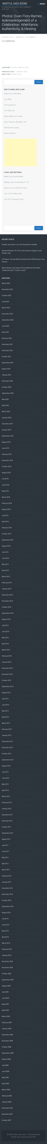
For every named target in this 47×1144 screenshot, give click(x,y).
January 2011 (6, 882)
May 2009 (5, 1004)
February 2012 (7, 802)
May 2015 (5, 564)
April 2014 (5, 644)
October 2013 (6, 680)
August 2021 (6, 369)
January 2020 (6, 418)
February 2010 (7, 949)
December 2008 (7, 1035)
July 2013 (5, 699)
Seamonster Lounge (11, 128)
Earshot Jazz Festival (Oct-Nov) (15, 188)
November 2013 (7, 674)
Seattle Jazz (23, 67)
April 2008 (5, 1083)
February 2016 (7, 528)
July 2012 (5, 772)
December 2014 (7, 595)
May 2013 (5, 711)
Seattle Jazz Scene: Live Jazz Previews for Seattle (19, 244)
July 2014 (5, 625)
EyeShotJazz (10, 41)
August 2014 (6, 619)
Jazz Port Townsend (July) (13, 199)
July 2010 (5, 919)
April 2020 (5, 405)
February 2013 (7, 729)
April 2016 (5, 521)
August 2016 (6, 509)
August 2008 (6, 1059)
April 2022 (5, 332)
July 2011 (5, 845)
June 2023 (5, 301)
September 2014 (8, 613)
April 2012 (5, 790)
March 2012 (6, 796)
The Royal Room (10, 105)
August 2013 (6, 692)
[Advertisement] (20, 152)
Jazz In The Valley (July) (13, 194)
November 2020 (7, 381)
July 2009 (5, 992)
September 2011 (8, 833)
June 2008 (5, 1071)
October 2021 (6, 356)
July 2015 (5, 552)
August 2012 (6, 766)
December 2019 (7, 424)
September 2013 (8, 686)
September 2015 (8, 540)
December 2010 (7, 888)
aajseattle (20, 37)
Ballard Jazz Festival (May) (13, 177)
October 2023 (6, 295)
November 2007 (7, 1114)
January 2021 (6, 375)
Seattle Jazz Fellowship (12, 94)
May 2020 (5, 399)
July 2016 (5, 515)
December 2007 (7, 1108)
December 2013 (7, 668)
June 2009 (5, 998)
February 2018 (7, 503)
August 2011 (6, 839)
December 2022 (7, 314)
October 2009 (6, 974)
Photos (14, 67)
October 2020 (6, 387)
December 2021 (7, 344)
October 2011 (6, 827)
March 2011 (6, 870)
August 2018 (6, 473)
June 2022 (5, 326)
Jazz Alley (7, 99)
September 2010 (8, 906)
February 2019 (7, 454)
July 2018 (5, 479)
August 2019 (6, 442)
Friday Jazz (11, 74)
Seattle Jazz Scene (14, 3)
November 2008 (7, 1041)
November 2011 (7, 821)
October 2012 (6, 754)
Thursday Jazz (15, 72)
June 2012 (5, 778)
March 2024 (6, 283)
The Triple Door (9, 111)
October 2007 (6, 1120)
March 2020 (6, 411)
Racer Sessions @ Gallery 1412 (15, 122)
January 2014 (6, 662)
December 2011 (7, 815)
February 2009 (7, 1022)
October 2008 (6, 1047)
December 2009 (7, 961)
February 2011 (7, 876)
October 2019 (6, 430)
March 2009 (6, 1016)
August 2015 (6, 546)
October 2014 (6, 607)
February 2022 (7, 338)
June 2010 (5, 925)
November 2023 (7, 289)
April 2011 (5, 863)
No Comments (30, 37)
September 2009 (8, 980)
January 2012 (6, 809)
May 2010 (5, 931)
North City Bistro (10, 133)
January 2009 (6, 1029)
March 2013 (6, 723)
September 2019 (8, 436)
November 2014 (7, 601)
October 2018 (6, 466)
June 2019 (5, 448)
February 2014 (7, 656)
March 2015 (6, 576)
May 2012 (5, 784)
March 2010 (6, 943)
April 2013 (5, 717)
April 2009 (5, 1010)
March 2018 (6, 497)
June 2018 (5, 485)
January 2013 (6, 735)
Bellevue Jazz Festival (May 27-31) (16, 182)
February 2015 (7, 583)
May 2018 (5, 491)
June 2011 (5, 851)
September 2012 (8, 760)
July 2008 (5, 1065)
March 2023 (6, 308)
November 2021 (7, 350)
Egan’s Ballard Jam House (13, 116)
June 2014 (5, 631)
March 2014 (6, 650)
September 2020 (8, 393)
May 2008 (5, 1077)
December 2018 (7, 460)
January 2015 (6, 589)
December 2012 (7, 741)
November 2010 (7, 894)
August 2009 (6, 986)
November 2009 (7, 967)
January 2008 (6, 1102)
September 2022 (8, 320)
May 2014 (5, 638)
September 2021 (8, 363)
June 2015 (5, 558)
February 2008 (7, 1096)
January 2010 (6, 955)
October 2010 (6, 900)
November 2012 (7, 747)
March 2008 (6, 1090)
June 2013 (5, 705)
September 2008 (8, 1053)
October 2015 (6, 534)
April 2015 (5, 570)
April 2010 (5, 937)
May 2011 (5, 857)
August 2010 (6, 912)
